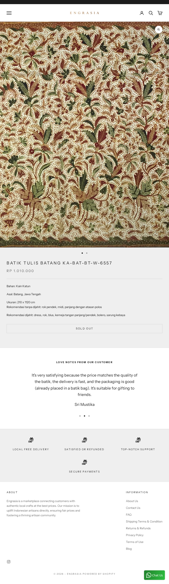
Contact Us (133, 508)
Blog (129, 549)
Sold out (84, 328)
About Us (132, 501)
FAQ (128, 514)
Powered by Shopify (99, 573)
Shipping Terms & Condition (144, 521)
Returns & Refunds (138, 528)
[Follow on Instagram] (9, 562)
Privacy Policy (134, 535)
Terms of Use (134, 542)
